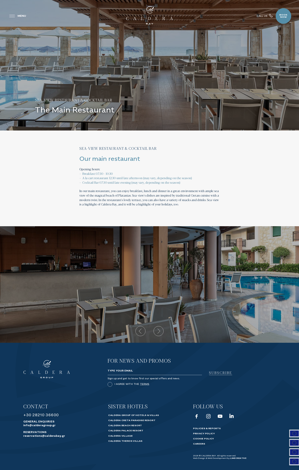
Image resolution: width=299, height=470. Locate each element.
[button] (140, 331)
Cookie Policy (203, 439)
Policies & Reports (207, 428)
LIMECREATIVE (238, 458)
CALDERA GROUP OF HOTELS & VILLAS (133, 415)
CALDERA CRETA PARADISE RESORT (131, 420)
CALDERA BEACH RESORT (125, 425)
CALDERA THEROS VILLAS (125, 441)
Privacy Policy (204, 434)
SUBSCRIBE (220, 373)
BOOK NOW (283, 16)
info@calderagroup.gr (39, 425)
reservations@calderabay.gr (44, 436)
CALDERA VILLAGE (120, 436)
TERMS (144, 384)
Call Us (262, 16)
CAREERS (199, 444)
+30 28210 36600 (41, 415)
